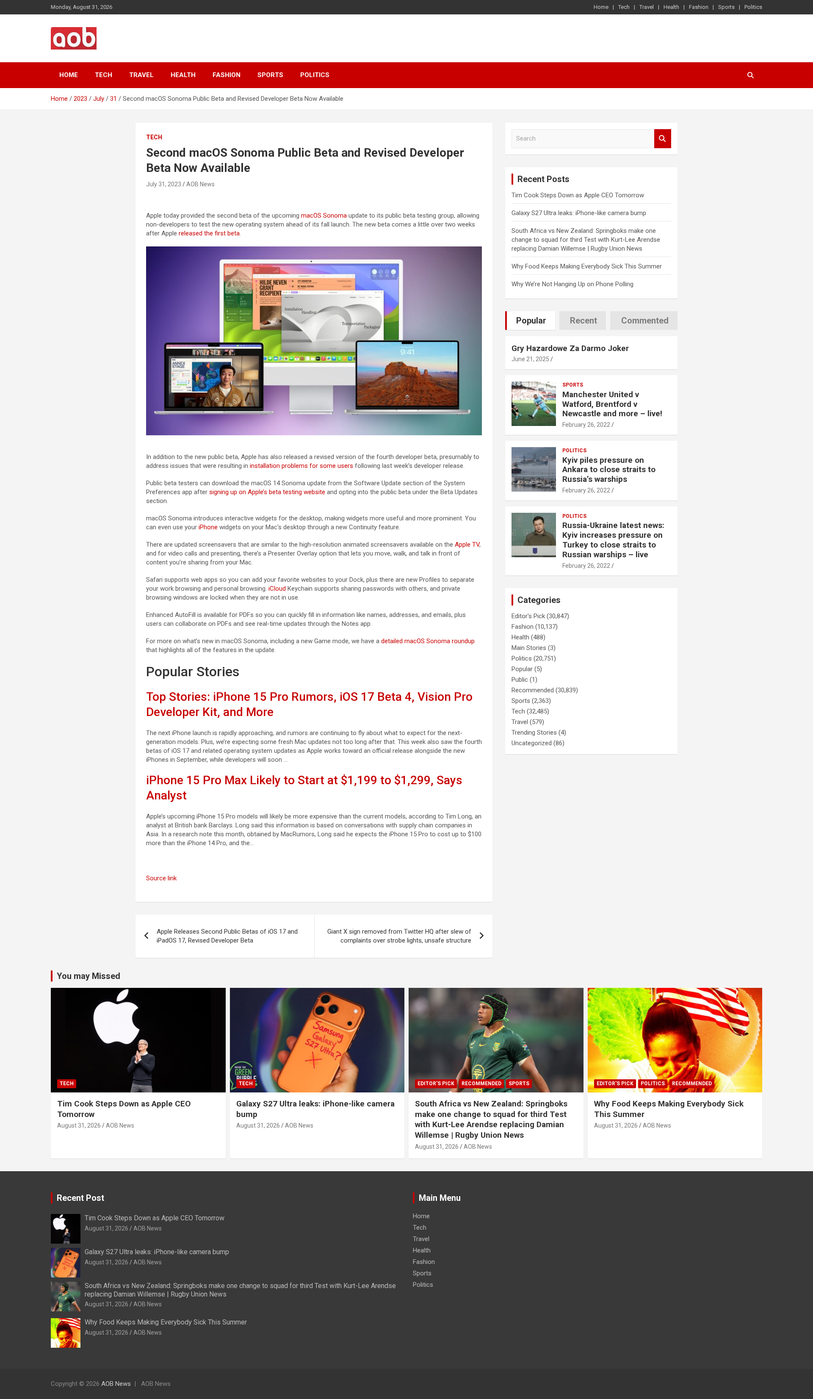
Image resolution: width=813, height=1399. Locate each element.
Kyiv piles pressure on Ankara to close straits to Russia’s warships (608, 469)
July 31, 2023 (163, 184)
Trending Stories (534, 732)
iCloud (277, 588)
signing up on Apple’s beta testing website (267, 492)
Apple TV (467, 544)
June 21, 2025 (530, 359)
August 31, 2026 (79, 1125)
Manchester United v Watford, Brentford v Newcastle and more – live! (612, 404)
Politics (753, 7)
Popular (522, 669)
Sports (726, 7)
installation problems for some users (301, 466)
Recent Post (80, 1198)
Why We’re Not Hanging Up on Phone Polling (572, 284)
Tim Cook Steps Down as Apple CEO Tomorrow (578, 195)
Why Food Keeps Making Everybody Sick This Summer (587, 266)
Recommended (533, 690)
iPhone (208, 527)
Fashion (698, 7)
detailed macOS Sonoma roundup (428, 641)
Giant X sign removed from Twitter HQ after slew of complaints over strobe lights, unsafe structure (399, 936)
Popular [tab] (531, 320)
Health (671, 7)
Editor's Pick (528, 616)
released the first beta (209, 233)
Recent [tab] (583, 320)
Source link (161, 878)
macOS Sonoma (324, 215)
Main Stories (529, 648)
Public (520, 679)
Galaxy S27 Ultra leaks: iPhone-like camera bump (579, 213)
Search (662, 138)
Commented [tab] (645, 320)
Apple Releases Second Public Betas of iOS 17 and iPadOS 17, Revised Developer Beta (227, 936)
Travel (646, 7)
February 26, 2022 (586, 424)
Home (601, 7)
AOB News (200, 184)
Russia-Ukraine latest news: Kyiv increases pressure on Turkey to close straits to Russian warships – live (613, 539)
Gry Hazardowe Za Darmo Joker (570, 348)
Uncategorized (532, 743)
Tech (624, 7)
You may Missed (88, 976)
